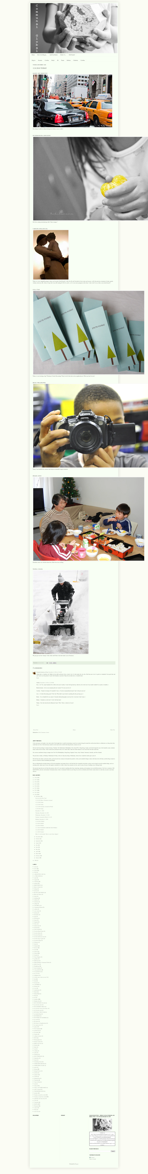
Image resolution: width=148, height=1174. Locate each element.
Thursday (36, 1080)
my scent (36, 1019)
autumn (35, 883)
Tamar (62, 60)
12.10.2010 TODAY (39, 821)
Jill (57, 60)
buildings (36, 898)
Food (35, 949)
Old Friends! (72, 55)
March (37, 853)
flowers (35, 947)
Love (35, 988)
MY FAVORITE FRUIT (39, 1006)
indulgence (36, 975)
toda (35, 1084)
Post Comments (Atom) (44, 732)
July (37, 845)
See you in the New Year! (41, 798)
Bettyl (52, 60)
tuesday (35, 1093)
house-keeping (37, 968)
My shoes (36, 1021)
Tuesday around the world (39, 1095)
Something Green (38, 1061)
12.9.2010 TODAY (39, 823)
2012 (35, 790)
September (38, 841)
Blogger (76, 1164)
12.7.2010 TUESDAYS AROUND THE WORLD (46, 827)
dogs (35, 916)
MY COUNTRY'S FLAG (39, 1003)
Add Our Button (54, 55)
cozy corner (36, 911)
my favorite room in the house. (41, 1008)
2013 (35, 788)
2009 (35, 860)
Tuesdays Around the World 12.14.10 (43, 817)
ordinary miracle (37, 1036)
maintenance (37, 990)
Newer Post (35, 730)
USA (35, 1100)
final (35, 944)
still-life (36, 1073)
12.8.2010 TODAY (39, 825)
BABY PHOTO (37, 885)
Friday (35, 953)
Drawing (36, 918)
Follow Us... (63, 55)
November (38, 836)
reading (35, 1050)
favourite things (37, 940)
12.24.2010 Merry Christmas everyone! (44, 800)
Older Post (112, 730)
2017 (35, 779)
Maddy (38, 682)
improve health (92, 1159)
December (38, 796)
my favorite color (38, 1005)
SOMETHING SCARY (39, 1065)
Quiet (35, 1047)
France (35, 951)
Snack (35, 1060)
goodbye (36, 959)
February (38, 855)
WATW (35, 1104)
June (37, 847)
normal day (36, 1030)
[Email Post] (47, 662)
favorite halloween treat (39, 936)
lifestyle (36, 986)
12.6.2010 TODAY (39, 830)
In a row (36, 973)
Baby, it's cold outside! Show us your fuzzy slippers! (46, 834)
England (36, 922)
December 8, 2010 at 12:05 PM (47, 682)
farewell (36, 927)
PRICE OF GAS (37, 1043)
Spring (35, 1069)
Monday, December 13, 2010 (41, 819)
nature (35, 1027)
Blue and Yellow (37, 894)
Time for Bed (37, 1082)
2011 (35, 792)
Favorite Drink (37, 935)
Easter (35, 920)
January (37, 857)
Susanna (40, 60)
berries (35, 890)
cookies (35, 909)
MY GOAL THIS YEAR (39, 1012)
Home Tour (36, 964)
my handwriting (37, 1014)
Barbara (69, 60)
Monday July (37, 1001)
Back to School (37, 887)
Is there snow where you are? (40, 977)
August (37, 843)
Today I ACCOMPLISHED (40, 1087)
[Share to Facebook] (54, 663)
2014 (35, 786)
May (37, 849)
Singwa (33, 60)
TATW (35, 1076)
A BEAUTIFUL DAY (39, 874)
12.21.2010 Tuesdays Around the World (44, 806)
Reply (37, 678)
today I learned (37, 1089)
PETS (35, 1038)
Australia (36, 881)
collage (35, 903)
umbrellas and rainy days (39, 1098)
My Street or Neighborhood (40, 1023)
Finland (35, 946)
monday (36, 999)
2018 (35, 777)
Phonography (37, 1039)
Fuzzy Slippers (37, 957)
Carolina (83, 60)
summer (36, 1074)
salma (35, 1052)
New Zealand (37, 1028)
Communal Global (38, 907)
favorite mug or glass (38, 938)
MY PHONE (37, 1016)
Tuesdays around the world (40, 1096)
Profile (35, 1045)
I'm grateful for (37, 971)
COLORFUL (37, 905)
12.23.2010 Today (39, 802)
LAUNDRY (36, 984)
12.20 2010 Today (39, 808)
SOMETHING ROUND (39, 1063)
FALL (35, 924)
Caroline (47, 60)
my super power (37, 1025)
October (38, 838)
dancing (36, 913)
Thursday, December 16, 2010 (42, 813)
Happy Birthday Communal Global (41, 962)
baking (35, 889)
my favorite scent (38, 1010)
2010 (35, 794)
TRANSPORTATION (39, 1091)
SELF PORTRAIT (38, 1056)
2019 (35, 872)
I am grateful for (37, 970)
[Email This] (49, 663)
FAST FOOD (37, 929)
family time (36, 925)
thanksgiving (37, 1078)
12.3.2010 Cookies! (39, 832)
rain (35, 1049)
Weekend (36, 1106)
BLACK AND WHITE (39, 892)
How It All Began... (42, 55)
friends (35, 955)
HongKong (36, 966)
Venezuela (36, 1102)
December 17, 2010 (39, 810)
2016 (35, 782)
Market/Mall (37, 993)
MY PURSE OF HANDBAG (40, 1017)
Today (35, 1085)
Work (35, 1109)
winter (35, 1107)
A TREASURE (37, 876)
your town (36, 1111)
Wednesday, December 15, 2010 (42, 815)
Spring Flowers (37, 1071)
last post (36, 982)
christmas (36, 901)
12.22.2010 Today (39, 804)
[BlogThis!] (51, 663)
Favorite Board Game (39, 931)
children (36, 900)
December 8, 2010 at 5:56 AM (55, 672)
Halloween (36, 960)
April (37, 851)
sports (35, 1067)
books (35, 896)
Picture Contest (37, 1041)
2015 (35, 784)
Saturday (36, 1054)
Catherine (75, 60)
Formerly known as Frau (42, 672)
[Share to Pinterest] (55, 663)
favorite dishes (37, 933)
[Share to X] (52, 663)
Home (33, 55)
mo (35, 997)
